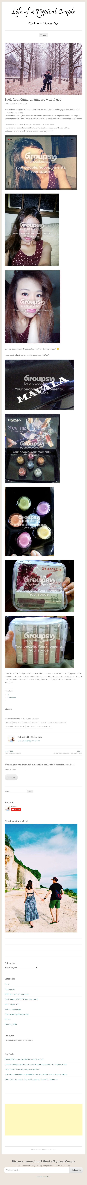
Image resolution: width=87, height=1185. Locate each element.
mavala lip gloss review (57, 722)
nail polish (31, 726)
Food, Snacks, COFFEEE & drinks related (21, 999)
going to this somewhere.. (13, 752)
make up (35, 722)
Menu (44, 35)
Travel (7, 984)
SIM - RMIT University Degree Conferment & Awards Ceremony (31, 1079)
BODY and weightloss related (17, 994)
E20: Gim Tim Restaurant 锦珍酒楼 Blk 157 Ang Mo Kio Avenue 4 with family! (36, 1074)
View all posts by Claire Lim (29, 741)
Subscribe (11, 777)
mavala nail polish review (15, 726)
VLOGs (7, 1019)
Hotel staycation (11, 1004)
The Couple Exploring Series (17, 1014)
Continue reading (43, 1177)
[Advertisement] (43, 1119)
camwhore (17, 722)
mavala (43, 722)
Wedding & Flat (11, 1024)
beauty (8, 722)
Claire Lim (22, 103)
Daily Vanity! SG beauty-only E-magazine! (22, 1069)
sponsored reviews (44, 726)
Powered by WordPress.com (43, 1149)
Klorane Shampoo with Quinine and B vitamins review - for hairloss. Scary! (36, 1064)
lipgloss (26, 722)
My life (35, 719)
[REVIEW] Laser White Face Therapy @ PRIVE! (67, 752)
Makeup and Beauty (22, 719)
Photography (10, 989)
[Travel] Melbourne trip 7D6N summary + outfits (25, 1059)
